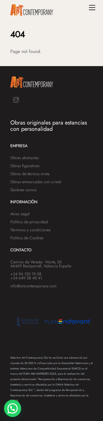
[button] (12, 408)
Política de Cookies (26, 238)
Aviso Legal (19, 214)
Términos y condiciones (30, 230)
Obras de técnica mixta (29, 174)
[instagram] (16, 99)
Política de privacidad (29, 222)
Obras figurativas (24, 166)
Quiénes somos (23, 190)
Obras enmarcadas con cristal (35, 182)
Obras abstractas (24, 158)
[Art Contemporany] (31, 13)
